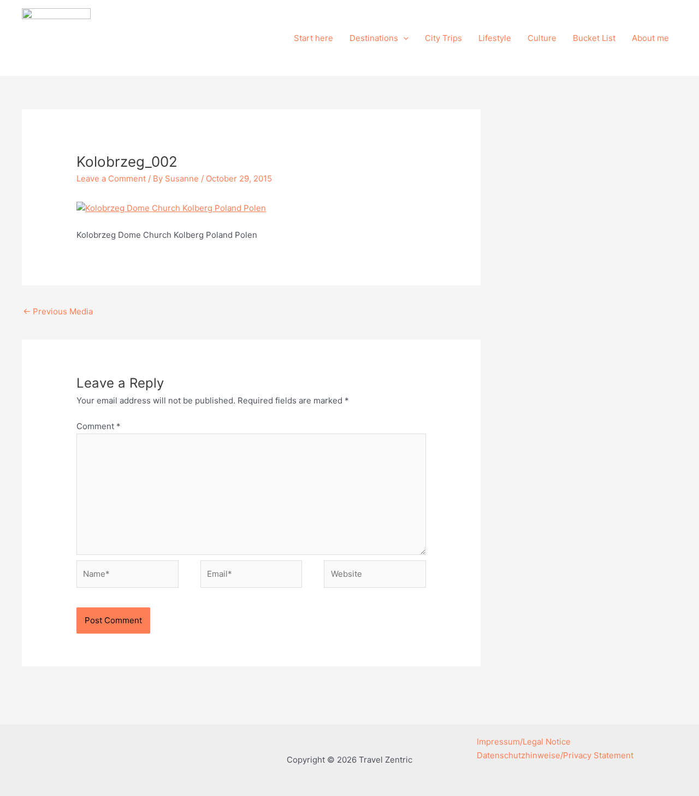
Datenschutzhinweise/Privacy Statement (555, 755)
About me (650, 38)
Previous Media (58, 311)
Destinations (374, 38)
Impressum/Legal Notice (524, 741)
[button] (403, 38)
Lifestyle (494, 38)
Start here (313, 38)
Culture (542, 38)
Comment (98, 426)
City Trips (443, 38)
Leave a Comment (111, 178)
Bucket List (594, 38)
